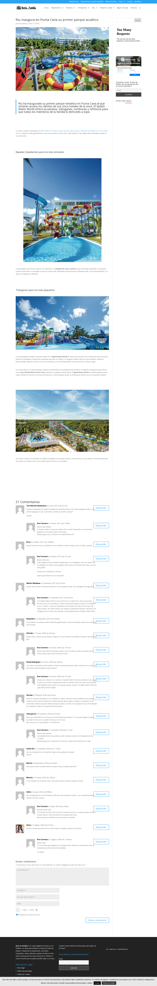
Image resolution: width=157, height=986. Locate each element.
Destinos (69, 8)
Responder (101, 507)
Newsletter (137, 1)
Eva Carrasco (23, 24)
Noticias (134, 8)
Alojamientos (56, 8)
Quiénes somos (74, 1)
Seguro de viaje (122, 8)
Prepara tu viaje (106, 8)
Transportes (82, 8)
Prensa (121, 1)
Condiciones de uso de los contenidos (92, 1)
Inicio (46, 8)
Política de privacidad (24, 971)
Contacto (130, 1)
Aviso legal (21, 968)
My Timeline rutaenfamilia (115, 949)
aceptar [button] (97, 983)
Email (61, 959)
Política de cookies (111, 1)
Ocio (93, 8)
